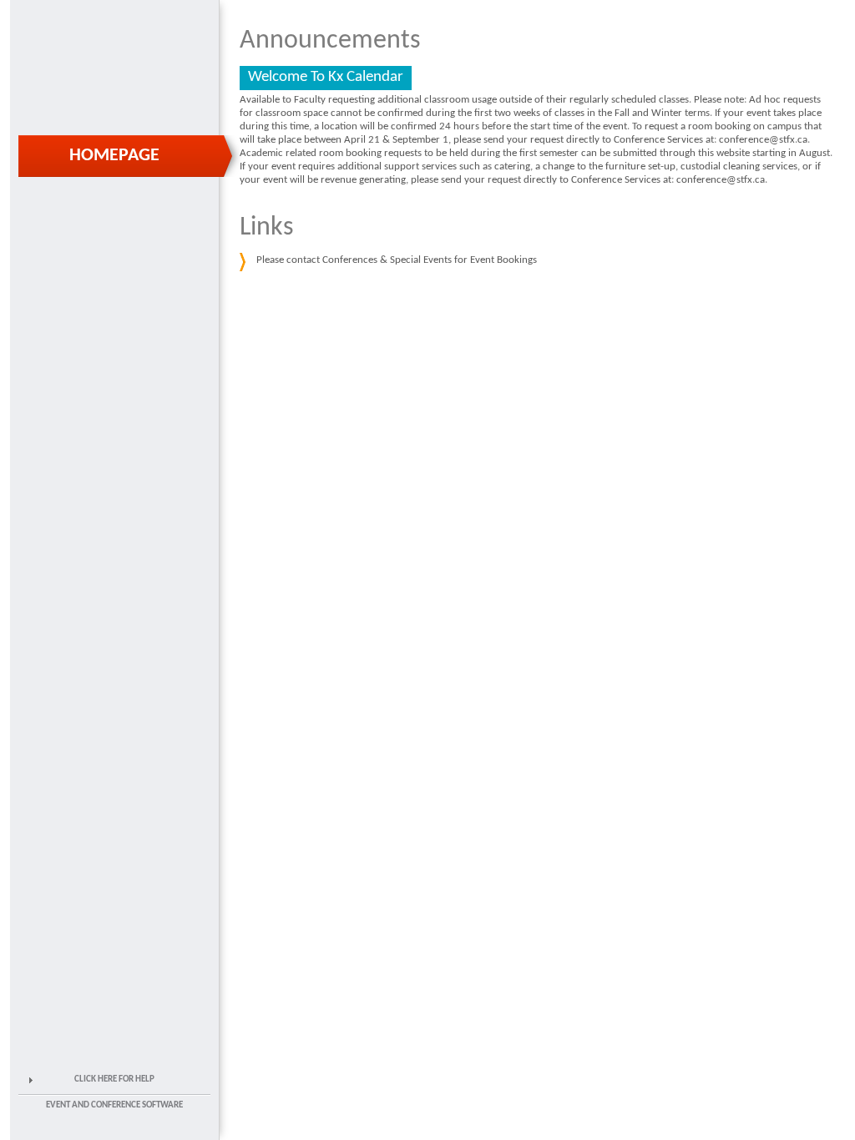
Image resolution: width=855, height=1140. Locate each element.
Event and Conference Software (114, 1105)
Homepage (114, 155)
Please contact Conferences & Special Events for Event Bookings (396, 260)
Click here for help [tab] (114, 1079)
